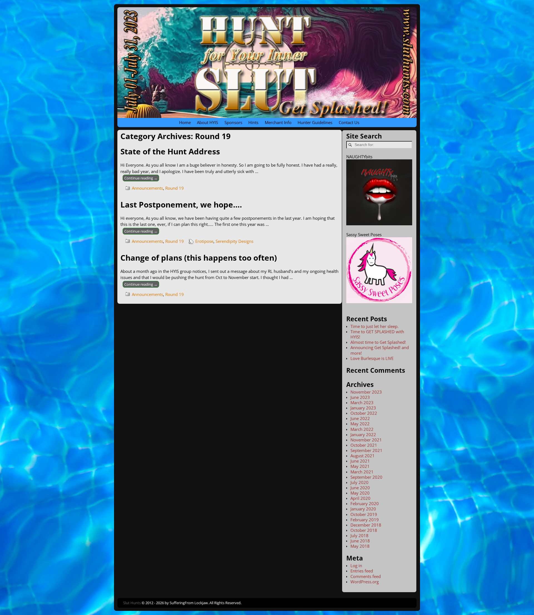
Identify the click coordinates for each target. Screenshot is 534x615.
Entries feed (361, 571)
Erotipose (204, 241)
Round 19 (174, 188)
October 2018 (363, 530)
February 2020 (364, 503)
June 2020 (360, 487)
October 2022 (363, 413)
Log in (356, 565)
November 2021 (366, 440)
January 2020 (363, 509)
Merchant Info (278, 122)
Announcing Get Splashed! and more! (379, 350)
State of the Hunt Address (170, 151)
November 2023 (366, 392)
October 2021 (363, 445)
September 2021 (366, 450)
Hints (253, 122)
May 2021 (360, 466)
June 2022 (360, 418)
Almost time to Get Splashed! (378, 342)
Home (185, 122)
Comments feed (365, 576)
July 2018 (359, 535)
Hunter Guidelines (315, 122)
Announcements (147, 188)
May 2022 (360, 423)
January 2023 (363, 408)
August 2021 (362, 455)
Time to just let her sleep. (374, 326)
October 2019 (363, 514)
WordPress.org (364, 581)
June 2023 (360, 397)
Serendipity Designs (234, 241)
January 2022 (363, 434)
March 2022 (362, 429)
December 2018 (365, 525)
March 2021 (362, 472)
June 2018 (360, 541)
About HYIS (207, 122)
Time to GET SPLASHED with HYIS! (377, 334)
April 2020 (360, 498)
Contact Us (349, 122)
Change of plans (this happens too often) (198, 257)
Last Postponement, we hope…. (181, 204)
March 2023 (362, 402)
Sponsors (233, 122)
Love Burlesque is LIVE (372, 358)
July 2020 (359, 482)
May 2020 (360, 493)
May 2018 (360, 546)
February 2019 (364, 519)
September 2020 (366, 477)
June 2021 (360, 461)
